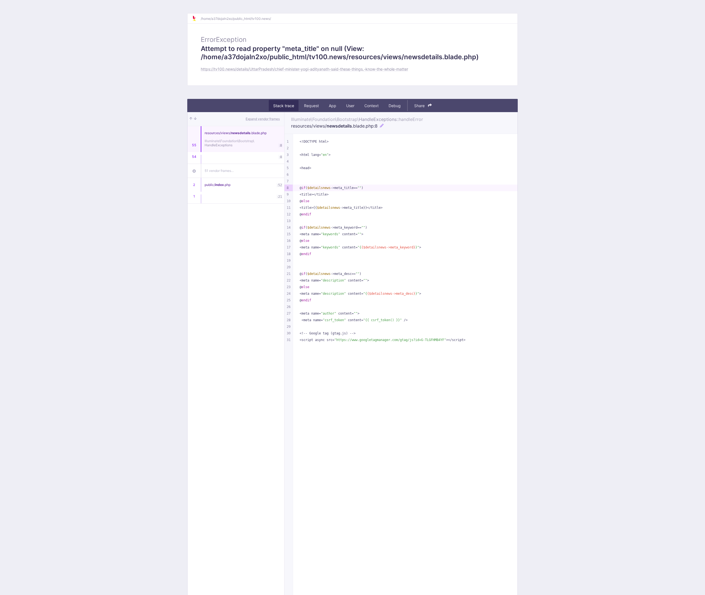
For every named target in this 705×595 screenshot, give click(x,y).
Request (311, 105)
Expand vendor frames (263, 119)
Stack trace (283, 105)
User (350, 105)
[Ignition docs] (196, 18)
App (332, 105)
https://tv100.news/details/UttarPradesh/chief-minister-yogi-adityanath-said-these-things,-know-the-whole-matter (304, 69)
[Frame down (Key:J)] (195, 119)
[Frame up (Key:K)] (190, 119)
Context (371, 105)
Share (420, 105)
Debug (395, 105)
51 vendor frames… (219, 171)
